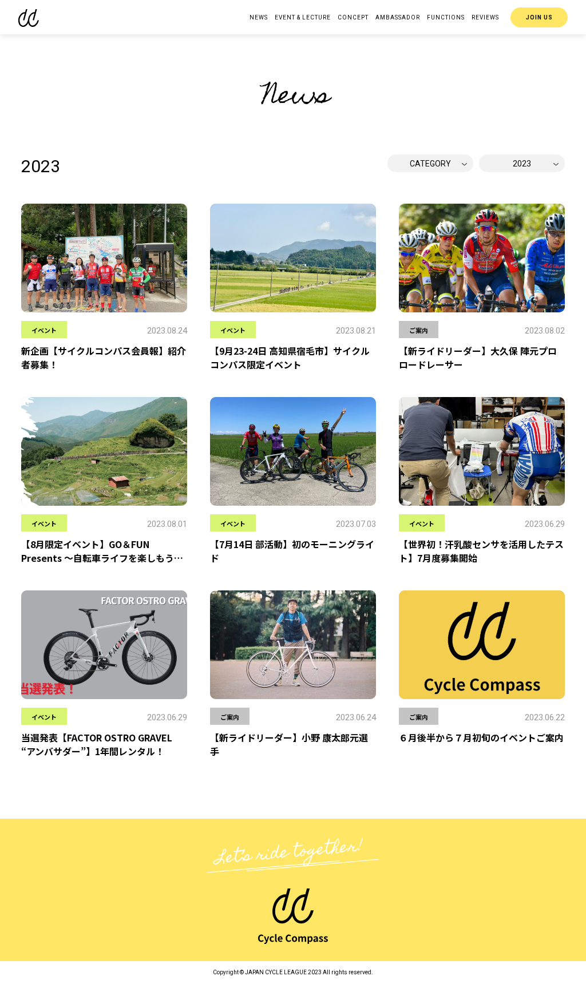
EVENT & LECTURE (303, 17)
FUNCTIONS (446, 17)
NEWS (259, 17)
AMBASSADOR (397, 17)
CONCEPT (353, 17)
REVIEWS (485, 17)
